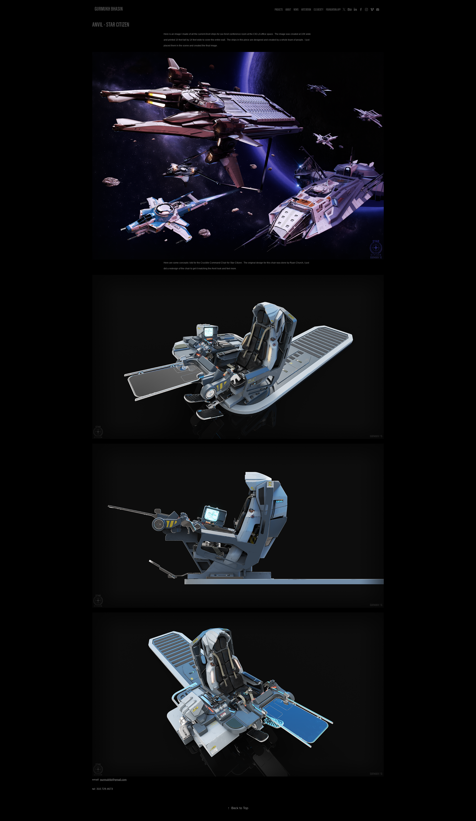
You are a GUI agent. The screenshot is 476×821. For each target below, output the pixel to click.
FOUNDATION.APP (333, 9)
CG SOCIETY (318, 9)
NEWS (296, 9)
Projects (279, 9)
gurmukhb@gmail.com (113, 779)
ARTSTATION (306, 9)
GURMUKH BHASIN (109, 8)
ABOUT (288, 9)
